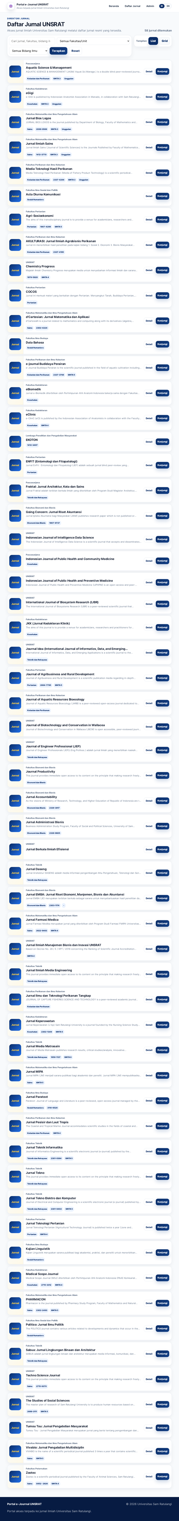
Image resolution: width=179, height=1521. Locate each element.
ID (162, 6)
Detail (149, 71)
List (153, 41)
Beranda (114, 6)
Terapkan (58, 51)
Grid (165, 41)
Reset (75, 51)
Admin (150, 6)
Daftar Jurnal (132, 6)
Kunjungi (162, 71)
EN (168, 6)
